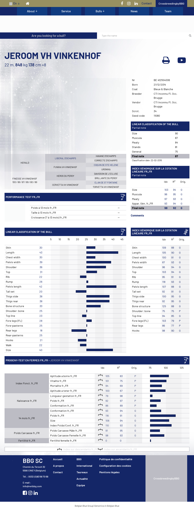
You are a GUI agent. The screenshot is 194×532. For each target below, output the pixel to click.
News (134, 11)
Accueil (57, 481)
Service (66, 11)
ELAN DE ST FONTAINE (106, 204)
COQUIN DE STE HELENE (106, 187)
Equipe (81, 507)
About (31, 11)
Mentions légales (109, 494)
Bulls (99, 11)
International (84, 487)
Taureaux (82, 494)
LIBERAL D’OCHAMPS (65, 180)
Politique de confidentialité (115, 481)
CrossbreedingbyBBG (171, 3)
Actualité (82, 500)
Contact (147, 3)
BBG (79, 481)
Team (167, 11)
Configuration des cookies (115, 487)
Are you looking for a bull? (49, 57)
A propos (58, 487)
